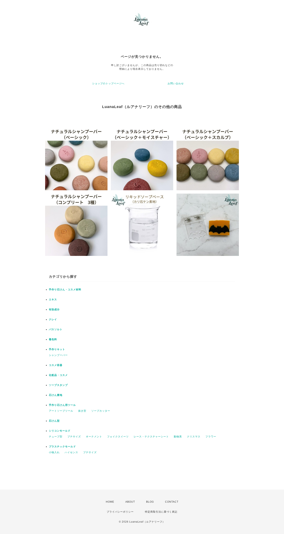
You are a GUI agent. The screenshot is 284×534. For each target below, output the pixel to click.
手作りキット (57, 349)
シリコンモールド (59, 430)
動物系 (178, 436)
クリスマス (193, 436)
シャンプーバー (58, 355)
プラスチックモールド (62, 446)
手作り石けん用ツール (62, 405)
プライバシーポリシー (120, 511)
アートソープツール (61, 410)
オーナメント (94, 436)
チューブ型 (55, 436)
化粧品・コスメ (58, 375)
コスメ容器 (55, 365)
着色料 (53, 339)
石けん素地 (55, 395)
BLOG (150, 501)
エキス (53, 299)
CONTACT (171, 501)
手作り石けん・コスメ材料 (65, 289)
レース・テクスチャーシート (151, 436)
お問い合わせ (176, 83)
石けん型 (54, 420)
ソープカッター (100, 410)
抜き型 (82, 410)
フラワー (210, 436)
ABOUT (130, 501)
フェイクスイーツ (118, 436)
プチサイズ (74, 436)
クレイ (53, 319)
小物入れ (54, 452)
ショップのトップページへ (108, 83)
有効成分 (54, 309)
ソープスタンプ (58, 385)
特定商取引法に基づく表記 (161, 511)
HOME (110, 501)
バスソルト (55, 329)
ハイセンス (71, 452)
